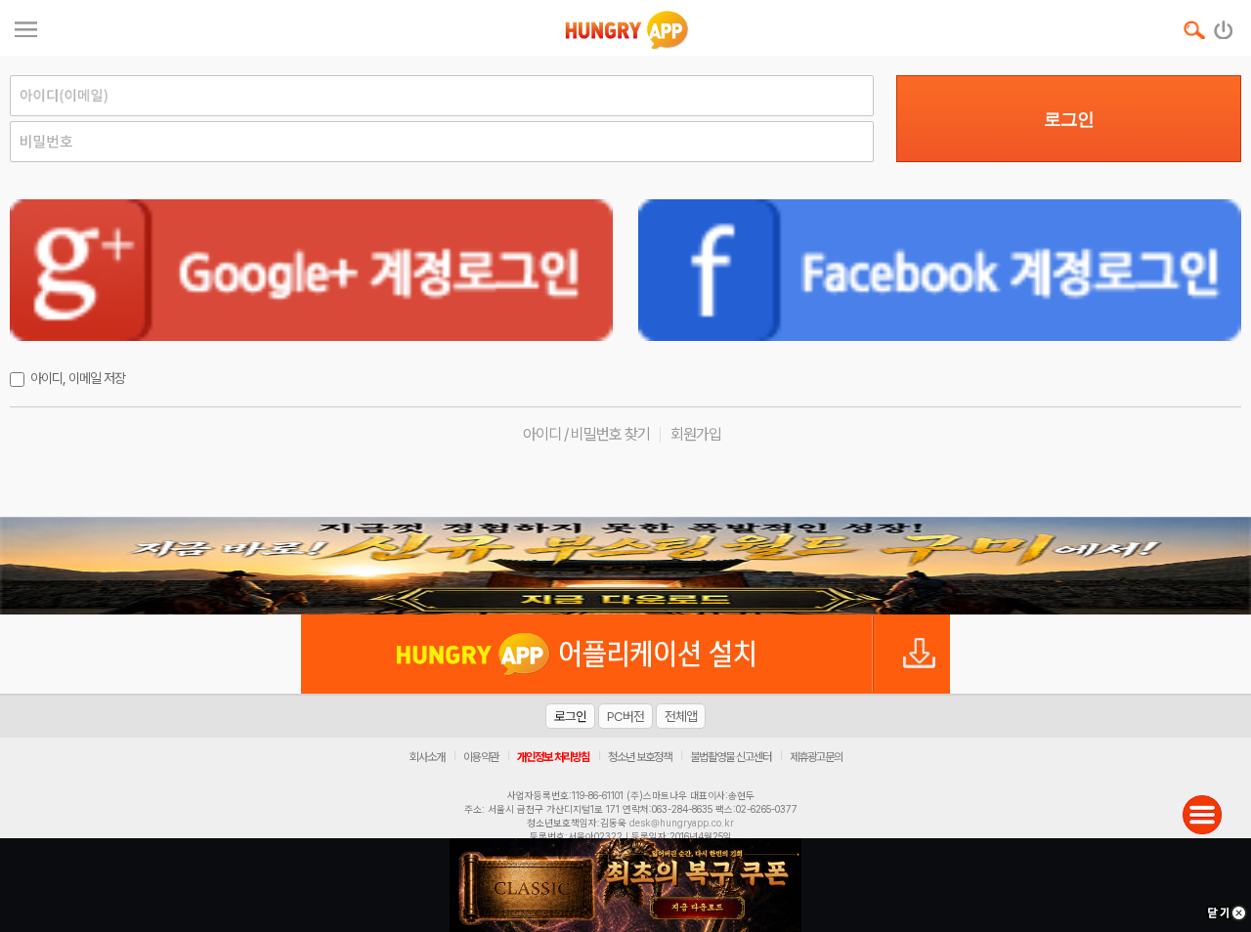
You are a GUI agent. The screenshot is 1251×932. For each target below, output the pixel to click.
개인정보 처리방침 (553, 757)
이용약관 (480, 757)
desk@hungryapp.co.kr (681, 822)
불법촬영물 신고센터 (730, 757)
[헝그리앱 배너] (625, 565)
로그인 (1069, 119)
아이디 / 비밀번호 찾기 (586, 434)
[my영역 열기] (26, 27)
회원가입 (695, 434)
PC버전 (625, 716)
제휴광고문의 (816, 757)
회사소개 (427, 757)
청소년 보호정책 (639, 757)
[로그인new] (1224, 25)
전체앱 (681, 716)
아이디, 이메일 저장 (77, 378)
